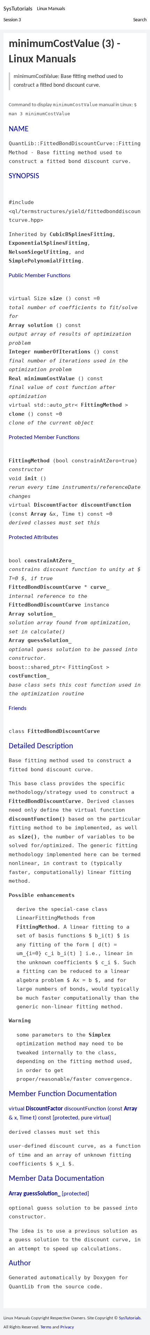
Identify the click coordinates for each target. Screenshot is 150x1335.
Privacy (67, 1327)
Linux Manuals (51, 8)
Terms (45, 1327)
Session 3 (12, 20)
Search (140, 20)
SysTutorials (17, 9)
